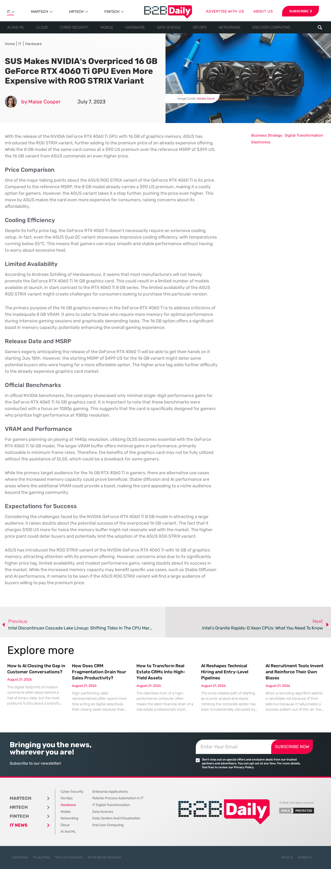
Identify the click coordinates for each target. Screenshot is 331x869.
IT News (18, 825)
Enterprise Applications (110, 792)
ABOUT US (263, 11)
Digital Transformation (304, 135)
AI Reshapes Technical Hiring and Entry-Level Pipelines (224, 672)
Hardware (135, 27)
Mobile (107, 27)
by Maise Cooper (41, 102)
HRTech (76, 11)
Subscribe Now (292, 746)
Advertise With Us (225, 11)
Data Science (169, 27)
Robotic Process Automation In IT (117, 798)
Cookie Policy (20, 857)
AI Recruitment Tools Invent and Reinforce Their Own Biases (294, 672)
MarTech (39, 11)
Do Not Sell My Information (105, 857)
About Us (287, 857)
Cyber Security (74, 27)
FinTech (111, 11)
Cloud (42, 27)
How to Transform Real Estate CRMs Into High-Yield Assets (160, 672)
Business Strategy (266, 135)
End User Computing (271, 27)
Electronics (260, 142)
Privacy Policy (41, 857)
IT (8, 11)
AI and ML (15, 27)
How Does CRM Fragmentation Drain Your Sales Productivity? (99, 672)
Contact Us (305, 857)
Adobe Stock (206, 98)
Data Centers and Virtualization (116, 818)
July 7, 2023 (91, 102)
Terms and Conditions (69, 857)
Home (10, 44)
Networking (229, 27)
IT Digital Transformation (111, 805)
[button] (320, 27)
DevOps (199, 27)
